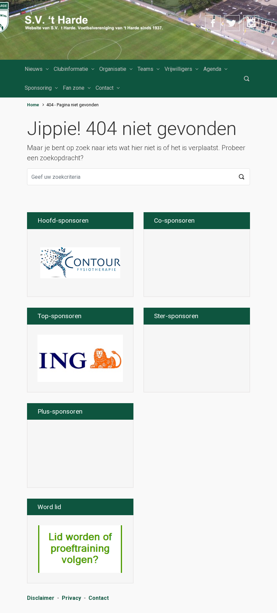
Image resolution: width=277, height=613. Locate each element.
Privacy (71, 598)
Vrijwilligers (178, 69)
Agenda (212, 69)
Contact (105, 88)
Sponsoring (38, 88)
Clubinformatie (71, 69)
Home (33, 104)
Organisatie (112, 69)
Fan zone (73, 88)
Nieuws (34, 69)
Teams (145, 69)
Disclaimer (40, 598)
